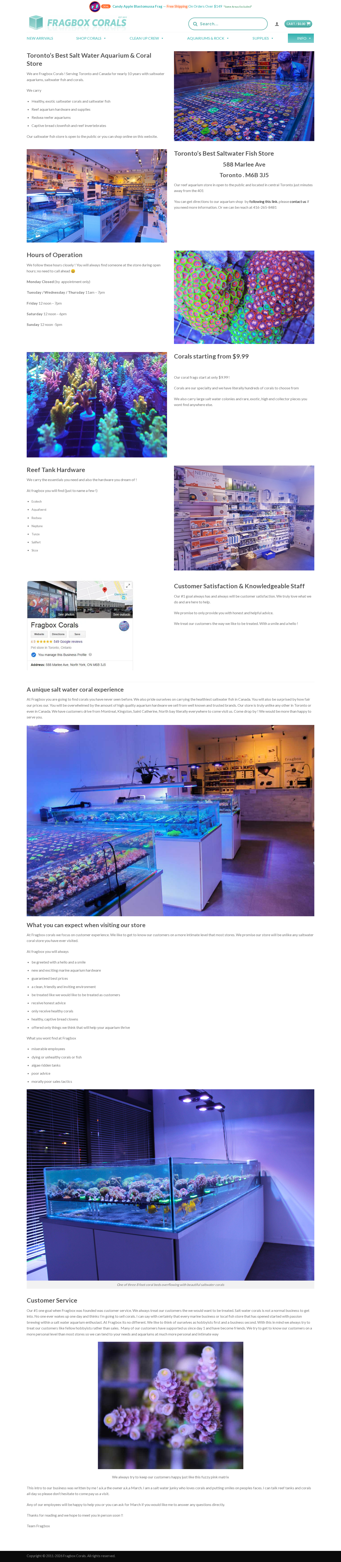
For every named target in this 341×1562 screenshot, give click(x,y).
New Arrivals (40, 38)
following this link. (263, 201)
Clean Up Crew (144, 38)
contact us (298, 201)
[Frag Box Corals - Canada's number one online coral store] (84, 23)
